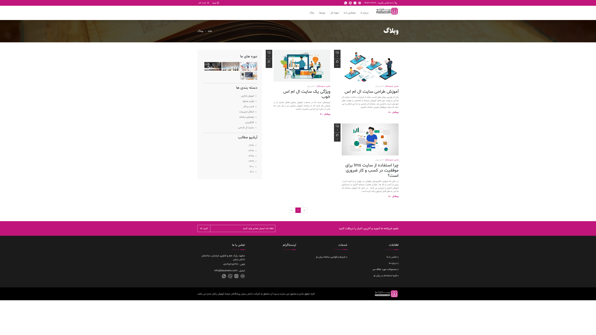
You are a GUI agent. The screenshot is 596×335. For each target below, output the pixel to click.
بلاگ (311, 13)
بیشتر (395, 112)
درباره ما (364, 13)
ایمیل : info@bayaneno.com (229, 270)
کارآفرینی (249, 122)
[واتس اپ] (345, 2)
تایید (205, 228)
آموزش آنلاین (247, 96)
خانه (210, 31)
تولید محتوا (248, 101)
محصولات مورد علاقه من (384, 269)
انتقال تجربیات (246, 112)
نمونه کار (334, 13)
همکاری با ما (350, 13)
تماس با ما (392, 257)
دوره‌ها (322, 13)
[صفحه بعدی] (292, 210)
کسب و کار (248, 106)
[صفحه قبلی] (304, 210)
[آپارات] (350, 2)
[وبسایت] (359, 2)
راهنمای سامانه (246, 117)
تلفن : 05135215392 (234, 264)
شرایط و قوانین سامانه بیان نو (330, 257)
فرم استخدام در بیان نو (385, 275)
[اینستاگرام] (355, 2)
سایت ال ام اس (246, 127)
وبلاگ (200, 31)
